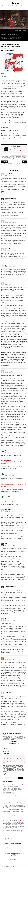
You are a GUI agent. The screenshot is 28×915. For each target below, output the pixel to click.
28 (4, 761)
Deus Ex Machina (21, 820)
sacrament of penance (22, 157)
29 (7, 761)
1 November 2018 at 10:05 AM (10, 693)
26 (20, 760)
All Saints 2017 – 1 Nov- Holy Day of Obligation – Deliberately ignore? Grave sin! (21, 164)
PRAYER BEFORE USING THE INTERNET (8, 34)
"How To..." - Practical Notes (16, 155)
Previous (4, 161)
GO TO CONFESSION (11, 156)
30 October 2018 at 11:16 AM (10, 199)
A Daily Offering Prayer (4, 35)
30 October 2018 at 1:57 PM (10, 372)
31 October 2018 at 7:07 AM (10, 545)
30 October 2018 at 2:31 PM (10, 475)
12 (20, 757)
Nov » (24, 762)
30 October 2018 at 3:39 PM (10, 511)
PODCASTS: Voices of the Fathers (6, 38)
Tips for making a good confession (18, 35)
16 (10, 758)
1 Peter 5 (5, 828)
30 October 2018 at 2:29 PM (10, 452)
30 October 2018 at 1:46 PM (10, 284)
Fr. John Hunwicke (20, 784)
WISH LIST (18, 34)
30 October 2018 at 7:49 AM (10, 175)
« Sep (4, 762)
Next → (24, 161)
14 (4, 758)
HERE (22, 796)
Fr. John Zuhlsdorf (16, 48)
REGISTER (12, 30)
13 (23, 757)
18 (17, 758)
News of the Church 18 (4, 37)
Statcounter (13, 853)
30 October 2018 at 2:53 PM (10, 498)
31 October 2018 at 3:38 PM (10, 620)
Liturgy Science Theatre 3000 (20, 156)
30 (10, 761)
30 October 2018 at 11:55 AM (10, 222)
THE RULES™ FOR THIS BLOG (6, 31)
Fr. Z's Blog (14, 2)
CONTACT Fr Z (7, 30)
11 (17, 757)
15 (7, 758)
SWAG (10, 35)
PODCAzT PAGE (15, 31)
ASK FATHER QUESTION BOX (20, 30)
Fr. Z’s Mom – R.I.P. (16, 38)
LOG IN (2, 30)
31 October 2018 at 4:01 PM (10, 659)
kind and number (14, 157)
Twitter (11, 818)
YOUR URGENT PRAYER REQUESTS (7, 33)
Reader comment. (8, 836)
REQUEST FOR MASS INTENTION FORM (8, 39)
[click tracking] (14, 855)
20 (23, 758)
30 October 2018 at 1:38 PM (10, 266)
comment (7, 834)
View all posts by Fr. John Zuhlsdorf (17, 150)
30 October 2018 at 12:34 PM (10, 250)
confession (9, 157)
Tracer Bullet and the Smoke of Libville (15, 37)
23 (10, 760)
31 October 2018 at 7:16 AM (10, 587)
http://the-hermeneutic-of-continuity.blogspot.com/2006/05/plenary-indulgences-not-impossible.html (13, 461)
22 (7, 760)
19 (20, 758)
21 (4, 760)
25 (17, 760)
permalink (16, 158)
